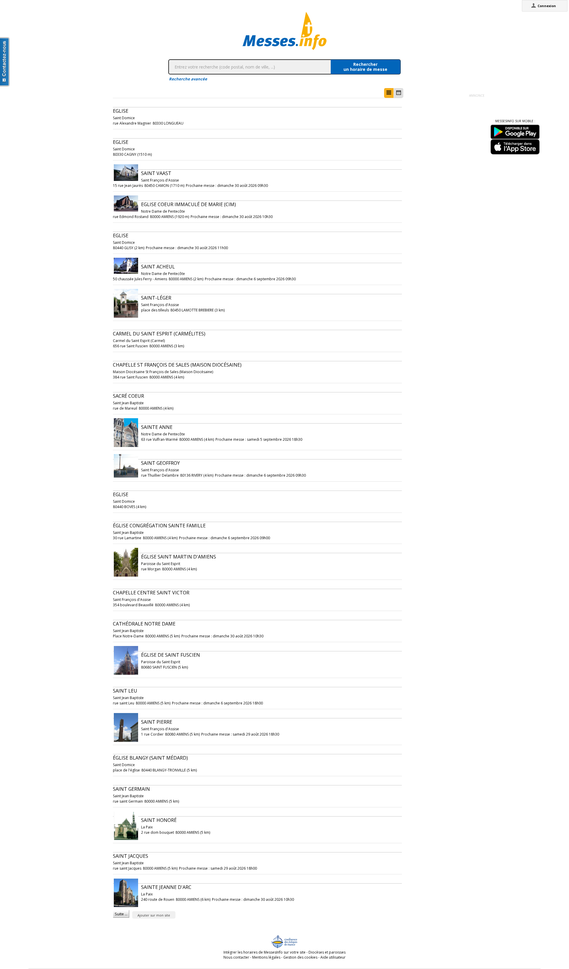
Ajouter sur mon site (154, 915)
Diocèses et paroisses (327, 952)
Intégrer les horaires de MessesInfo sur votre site (264, 952)
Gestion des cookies (300, 957)
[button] (389, 93)
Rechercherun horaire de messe (365, 66)
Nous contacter (236, 957)
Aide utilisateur (333, 957)
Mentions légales (266, 957)
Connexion (547, 6)
